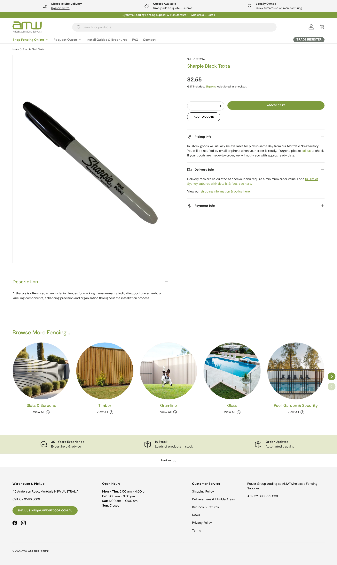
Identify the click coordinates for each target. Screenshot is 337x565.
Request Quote (65, 40)
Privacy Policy (202, 523)
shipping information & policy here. (225, 191)
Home (15, 49)
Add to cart (276, 105)
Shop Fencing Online (28, 40)
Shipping (211, 86)
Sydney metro (60, 8)
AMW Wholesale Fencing (35, 550)
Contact (149, 40)
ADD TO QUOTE (204, 116)
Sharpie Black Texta (33, 49)
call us (306, 151)
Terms (196, 530)
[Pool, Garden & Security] (295, 371)
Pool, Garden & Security (296, 405)
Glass (232, 405)
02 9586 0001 (29, 499)
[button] (322, 27)
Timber (104, 405)
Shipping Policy (203, 491)
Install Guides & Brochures (107, 40)
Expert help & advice (66, 446)
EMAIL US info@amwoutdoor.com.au (45, 510)
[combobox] (174, 27)
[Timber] (104, 371)
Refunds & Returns (205, 507)
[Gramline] (168, 371)
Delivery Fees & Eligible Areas (213, 499)
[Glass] (232, 371)
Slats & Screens (41, 405)
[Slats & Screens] (41, 371)
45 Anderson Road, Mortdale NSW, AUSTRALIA (45, 491)
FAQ (135, 40)
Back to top (168, 460)
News (196, 515)
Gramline (168, 405)
